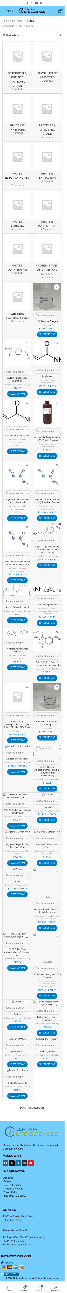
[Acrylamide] (47, 352)
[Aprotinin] (47, 794)
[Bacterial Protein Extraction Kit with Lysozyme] (47, 882)
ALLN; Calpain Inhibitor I (17, 607)
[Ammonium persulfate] (47, 589)
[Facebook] (5, 1163)
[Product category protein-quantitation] (17, 255)
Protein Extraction (52, 916)
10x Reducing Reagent (47, 321)
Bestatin (17, 1014)
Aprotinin (47, 807)
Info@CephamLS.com (20, 1245)
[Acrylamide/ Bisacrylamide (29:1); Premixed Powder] (47, 475)
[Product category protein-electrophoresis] (17, 166)
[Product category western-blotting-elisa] (17, 304)
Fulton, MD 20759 (12, 1220)
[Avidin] (17, 869)
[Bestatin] (17, 1002)
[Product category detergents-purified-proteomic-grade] (17, 67)
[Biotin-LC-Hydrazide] (17, 1070)
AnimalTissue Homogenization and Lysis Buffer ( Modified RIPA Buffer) (17, 724)
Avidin (17, 881)
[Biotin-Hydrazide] (47, 1039)
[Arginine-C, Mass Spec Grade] (47, 832)
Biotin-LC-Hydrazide (17, 1083)
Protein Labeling (23, 385)
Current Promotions (47, 919)
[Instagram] (24, 1163)
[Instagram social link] (32, 3)
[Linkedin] (18, 1163)
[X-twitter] (12, 1163)
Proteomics (17, 21)
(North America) (37, 1237)
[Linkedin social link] (41, 3)
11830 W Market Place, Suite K (18, 1216)
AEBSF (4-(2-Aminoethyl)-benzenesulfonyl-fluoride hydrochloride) (47, 550)
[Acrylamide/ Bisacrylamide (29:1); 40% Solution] (17, 475)
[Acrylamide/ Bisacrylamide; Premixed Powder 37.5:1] (17, 537)
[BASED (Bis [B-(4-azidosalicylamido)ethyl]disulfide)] (17, 935)
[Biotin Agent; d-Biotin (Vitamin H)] (47, 1003)
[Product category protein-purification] (47, 212)
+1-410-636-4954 (19, 1230)
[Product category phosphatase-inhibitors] (47, 63)
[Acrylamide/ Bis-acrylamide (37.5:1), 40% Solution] (47, 413)
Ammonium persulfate (47, 605)
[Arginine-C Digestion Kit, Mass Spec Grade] (17, 832)
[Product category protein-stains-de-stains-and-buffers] (47, 257)
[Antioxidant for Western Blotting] (47, 697)
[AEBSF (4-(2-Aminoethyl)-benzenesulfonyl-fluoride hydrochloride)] (47, 529)
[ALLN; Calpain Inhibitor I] (17, 590)
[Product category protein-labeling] (17, 212)
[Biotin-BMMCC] (17, 1039)
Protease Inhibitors (52, 556)
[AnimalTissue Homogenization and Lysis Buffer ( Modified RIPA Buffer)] (17, 697)
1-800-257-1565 (20, 1237)
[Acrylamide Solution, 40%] (17, 412)
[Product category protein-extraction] (47, 164)
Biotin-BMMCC (17, 1051)
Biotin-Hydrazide (47, 1051)
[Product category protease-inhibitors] (17, 115)
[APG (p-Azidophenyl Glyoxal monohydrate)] (17, 796)
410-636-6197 (18, 1241)
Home (5, 21)
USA (5, 1224)
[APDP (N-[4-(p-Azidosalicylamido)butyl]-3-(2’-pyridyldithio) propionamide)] (47, 750)
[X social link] (27, 3)
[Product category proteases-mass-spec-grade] (47, 117)
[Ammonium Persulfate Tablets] (17, 633)
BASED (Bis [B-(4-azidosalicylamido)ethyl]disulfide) (17, 952)
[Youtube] (31, 1163)
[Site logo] (32, 11)
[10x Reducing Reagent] (47, 297)
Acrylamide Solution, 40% (17, 436)
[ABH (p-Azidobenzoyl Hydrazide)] (17, 353)
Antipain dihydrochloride (17, 759)
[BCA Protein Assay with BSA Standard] (47, 947)
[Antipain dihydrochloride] (17, 746)
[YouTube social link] (36, 3)
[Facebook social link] (23, 3)
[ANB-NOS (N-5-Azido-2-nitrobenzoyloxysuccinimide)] (47, 639)
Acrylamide (47, 376)
